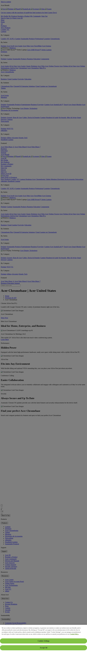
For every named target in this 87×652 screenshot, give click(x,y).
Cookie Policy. (74, 634)
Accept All (43, 648)
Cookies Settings (43, 641)
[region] (43, 638)
